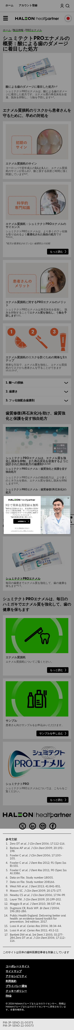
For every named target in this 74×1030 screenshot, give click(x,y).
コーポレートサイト (18, 966)
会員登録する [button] (22, 521)
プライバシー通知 (16, 986)
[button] (22, 530)
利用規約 (11, 981)
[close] (68, 498)
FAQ (8, 996)
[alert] (37, 515)
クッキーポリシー (16, 991)
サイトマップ (14, 971)
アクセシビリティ (16, 976)
